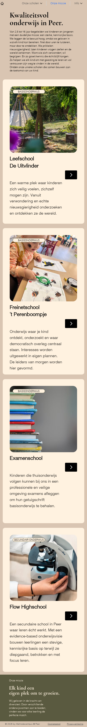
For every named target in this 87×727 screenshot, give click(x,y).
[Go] (71, 323)
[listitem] (43, 151)
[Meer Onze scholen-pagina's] (41, 3)
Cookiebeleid (54, 724)
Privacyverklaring (75, 724)
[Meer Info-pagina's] (81, 3)
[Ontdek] (71, 174)
